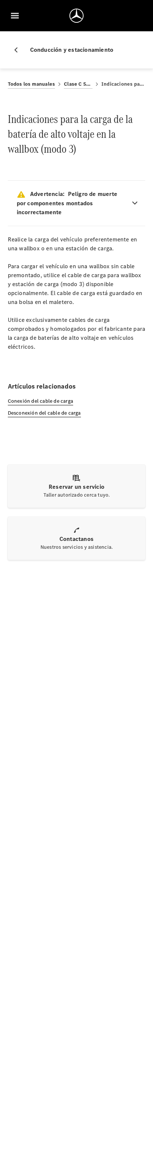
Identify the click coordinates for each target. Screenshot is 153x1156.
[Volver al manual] (19, 50)
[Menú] (15, 15)
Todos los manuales (31, 84)
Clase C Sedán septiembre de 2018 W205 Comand (78, 84)
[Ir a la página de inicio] (76, 15)
